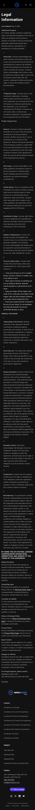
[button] (4, 5)
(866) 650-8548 (9, 780)
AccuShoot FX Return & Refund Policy (16, 763)
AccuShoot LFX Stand (11, 734)
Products (7, 703)
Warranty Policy (9, 754)
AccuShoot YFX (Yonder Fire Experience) (17, 725)
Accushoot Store (16, 803)
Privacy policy (15, 805)
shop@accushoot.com (12, 782)
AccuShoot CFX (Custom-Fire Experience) (17, 720)
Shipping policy (25, 805)
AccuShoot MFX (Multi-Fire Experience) (16, 729)
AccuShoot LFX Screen (11, 738)
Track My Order (9, 750)
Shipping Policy (9, 759)
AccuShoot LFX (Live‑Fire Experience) (16, 712)
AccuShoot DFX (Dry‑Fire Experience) (16, 716)
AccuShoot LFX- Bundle (11, 707)
